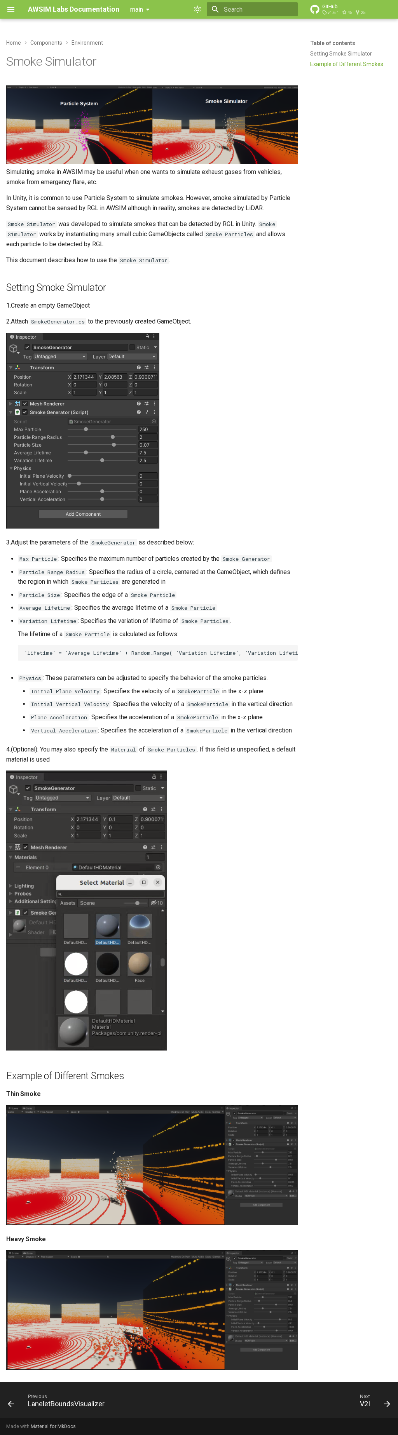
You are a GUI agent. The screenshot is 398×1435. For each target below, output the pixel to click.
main (136, 9)
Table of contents (332, 43)
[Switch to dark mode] (197, 9)
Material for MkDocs (53, 1426)
